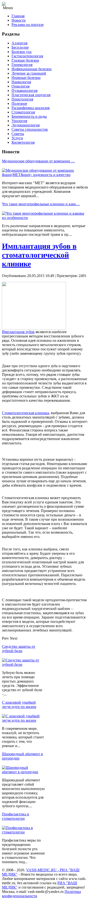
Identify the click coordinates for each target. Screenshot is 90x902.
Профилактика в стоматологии (15, 816)
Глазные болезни (25, 60)
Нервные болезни (26, 78)
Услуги (17, 138)
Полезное (19, 103)
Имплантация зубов (18, 332)
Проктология (22, 99)
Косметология (23, 142)
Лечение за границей (29, 73)
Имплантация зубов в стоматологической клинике (39, 255)
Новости (19, 20)
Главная (18, 16)
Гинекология (22, 65)
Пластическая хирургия (31, 95)
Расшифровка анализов (31, 108)
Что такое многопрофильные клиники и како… (41, 204)
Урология (19, 121)
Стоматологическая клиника (25, 413)
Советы (18, 134)
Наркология (21, 82)
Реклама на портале (28, 25)
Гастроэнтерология (27, 56)
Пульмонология (24, 90)
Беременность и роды (29, 116)
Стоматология (23, 112)
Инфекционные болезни (32, 69)
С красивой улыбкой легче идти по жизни (19, 704)
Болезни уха (21, 52)
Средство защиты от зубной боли (18, 648)
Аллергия (19, 43)
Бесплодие (20, 47)
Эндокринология (26, 125)
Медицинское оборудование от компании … (38, 161)
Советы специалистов (30, 129)
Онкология (21, 86)
